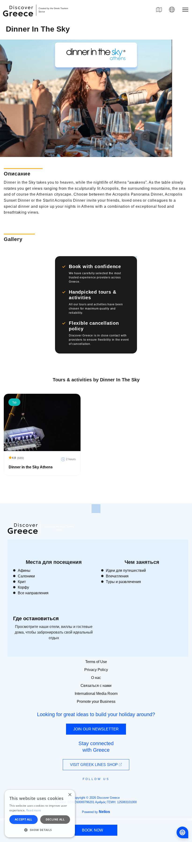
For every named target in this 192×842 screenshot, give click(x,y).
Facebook (75, 789)
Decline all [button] (55, 819)
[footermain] (96, 508)
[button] (39, 830)
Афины (24, 570)
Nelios (104, 812)
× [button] (69, 795)
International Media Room (96, 694)
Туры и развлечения (123, 582)
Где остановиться (36, 618)
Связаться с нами (96, 686)
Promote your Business (96, 701)
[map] (159, 10)
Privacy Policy (96, 670)
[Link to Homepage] (19, 19)
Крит (22, 582)
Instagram (83, 789)
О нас (96, 678)
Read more (33, 810)
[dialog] (40, 813)
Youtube (101, 789)
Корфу (23, 587)
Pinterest (109, 789)
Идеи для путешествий (126, 570)
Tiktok (117, 787)
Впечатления (117, 576)
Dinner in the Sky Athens (31, 467)
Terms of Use (96, 662)
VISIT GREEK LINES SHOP (94, 765)
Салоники (26, 576)
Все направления (33, 593)
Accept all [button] (23, 819)
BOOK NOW (92, 830)
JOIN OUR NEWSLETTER (96, 729)
